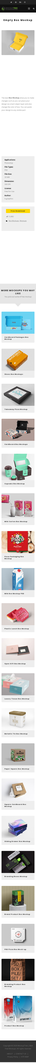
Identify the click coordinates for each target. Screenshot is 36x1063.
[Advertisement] (18, 77)
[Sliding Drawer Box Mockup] (18, 827)
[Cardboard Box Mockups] (18, 430)
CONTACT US (21, 1054)
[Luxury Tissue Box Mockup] (18, 684)
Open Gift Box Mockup (15, 664)
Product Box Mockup (14, 1026)
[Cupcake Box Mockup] (18, 467)
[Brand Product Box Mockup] (18, 898)
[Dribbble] (24, 2)
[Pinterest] (16, 2)
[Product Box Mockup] (18, 1009)
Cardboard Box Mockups (16, 444)
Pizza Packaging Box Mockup (14, 558)
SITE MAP (25, 1057)
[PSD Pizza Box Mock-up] (18, 935)
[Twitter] (11, 2)
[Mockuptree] (9, 8)
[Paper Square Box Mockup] (18, 754)
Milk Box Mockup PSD (14, 594)
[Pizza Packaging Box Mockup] (18, 542)
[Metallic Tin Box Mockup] (18, 719)
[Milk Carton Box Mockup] (18, 505)
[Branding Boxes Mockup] (18, 862)
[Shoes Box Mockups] (18, 360)
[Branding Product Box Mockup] (18, 970)
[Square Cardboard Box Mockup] (18, 789)
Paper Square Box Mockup (16, 769)
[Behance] (20, 2)
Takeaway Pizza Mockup (16, 409)
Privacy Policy (12, 1057)
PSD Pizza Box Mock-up (15, 949)
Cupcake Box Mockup (14, 484)
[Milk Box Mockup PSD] (18, 579)
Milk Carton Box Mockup (15, 522)
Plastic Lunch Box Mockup (16, 629)
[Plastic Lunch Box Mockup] (18, 614)
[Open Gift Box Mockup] (18, 649)
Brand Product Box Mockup (17, 914)
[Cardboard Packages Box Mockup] (18, 323)
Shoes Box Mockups (13, 374)
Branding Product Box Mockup (14, 985)
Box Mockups (14, 221)
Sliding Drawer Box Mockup (17, 841)
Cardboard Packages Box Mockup (16, 338)
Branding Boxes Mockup (15, 876)
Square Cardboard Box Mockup (15, 805)
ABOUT (10, 1054)
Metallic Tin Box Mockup (16, 734)
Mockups (23, 221)
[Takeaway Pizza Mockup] (18, 395)
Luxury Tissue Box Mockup (16, 699)
